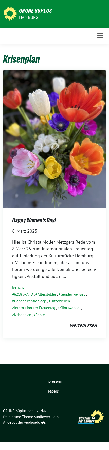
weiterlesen (83, 326)
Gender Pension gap (30, 301)
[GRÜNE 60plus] (10, 13)
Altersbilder (47, 294)
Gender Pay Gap (73, 294)
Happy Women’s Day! (34, 220)
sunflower (42, 416)
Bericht (18, 287)
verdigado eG (34, 422)
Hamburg (28, 17)
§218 (18, 294)
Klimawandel (70, 307)
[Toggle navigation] (100, 35)
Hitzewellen (60, 301)
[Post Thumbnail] (54, 138)
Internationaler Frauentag (34, 307)
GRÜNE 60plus (35, 10)
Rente (40, 314)
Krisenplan (22, 314)
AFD (29, 294)
